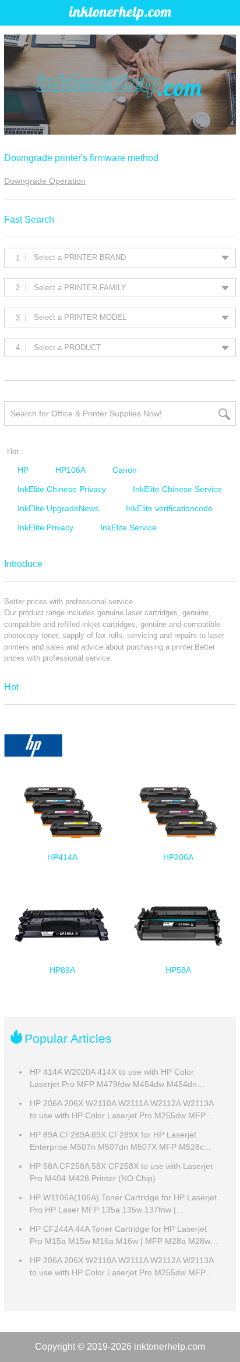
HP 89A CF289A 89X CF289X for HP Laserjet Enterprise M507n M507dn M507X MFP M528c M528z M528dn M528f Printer (117, 1141)
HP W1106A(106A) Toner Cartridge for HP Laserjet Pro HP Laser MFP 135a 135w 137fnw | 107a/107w (123, 1204)
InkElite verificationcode (169, 508)
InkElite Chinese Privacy (61, 489)
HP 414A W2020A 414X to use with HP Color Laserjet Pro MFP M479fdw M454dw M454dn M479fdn (113, 1078)
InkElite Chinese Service (177, 489)
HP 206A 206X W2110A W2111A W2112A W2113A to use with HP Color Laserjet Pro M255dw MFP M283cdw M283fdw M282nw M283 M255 (121, 1110)
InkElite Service (128, 527)
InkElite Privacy (45, 527)
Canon (124, 470)
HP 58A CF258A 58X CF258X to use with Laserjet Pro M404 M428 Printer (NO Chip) (121, 1172)
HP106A (70, 470)
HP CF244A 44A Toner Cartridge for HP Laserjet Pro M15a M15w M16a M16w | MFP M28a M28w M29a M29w (120, 1235)
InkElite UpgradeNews (58, 508)
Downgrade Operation (45, 181)
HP (23, 470)
